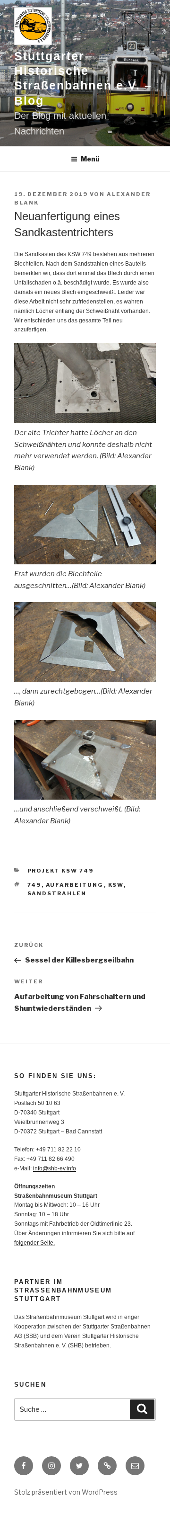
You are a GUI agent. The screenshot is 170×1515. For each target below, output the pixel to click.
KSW (116, 885)
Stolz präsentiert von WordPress (66, 1492)
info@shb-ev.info (54, 1168)
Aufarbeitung (75, 885)
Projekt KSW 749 (60, 870)
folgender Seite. (34, 1242)
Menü (90, 159)
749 (34, 885)
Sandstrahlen (57, 893)
